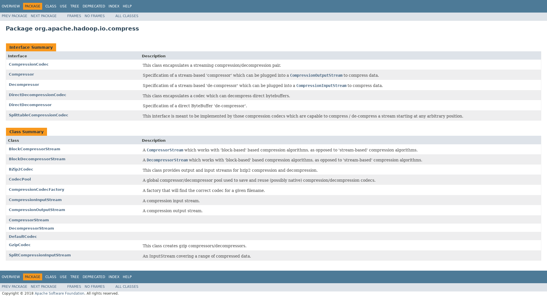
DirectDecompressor (30, 105)
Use (63, 6)
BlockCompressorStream (34, 149)
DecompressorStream (31, 228)
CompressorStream (29, 220)
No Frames (95, 16)
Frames (74, 16)
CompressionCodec (29, 64)
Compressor (21, 74)
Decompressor (24, 84)
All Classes (126, 16)
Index (114, 6)
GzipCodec (20, 245)
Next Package (44, 16)
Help (127, 6)
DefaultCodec (23, 236)
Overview (11, 6)
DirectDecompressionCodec (37, 95)
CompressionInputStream (35, 200)
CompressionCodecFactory (36, 189)
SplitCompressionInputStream (40, 255)
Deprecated (94, 6)
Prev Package (14, 16)
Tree (74, 6)
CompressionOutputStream (37, 210)
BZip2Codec (21, 169)
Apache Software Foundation (59, 293)
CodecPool (20, 179)
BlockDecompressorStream (37, 159)
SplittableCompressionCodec (38, 115)
